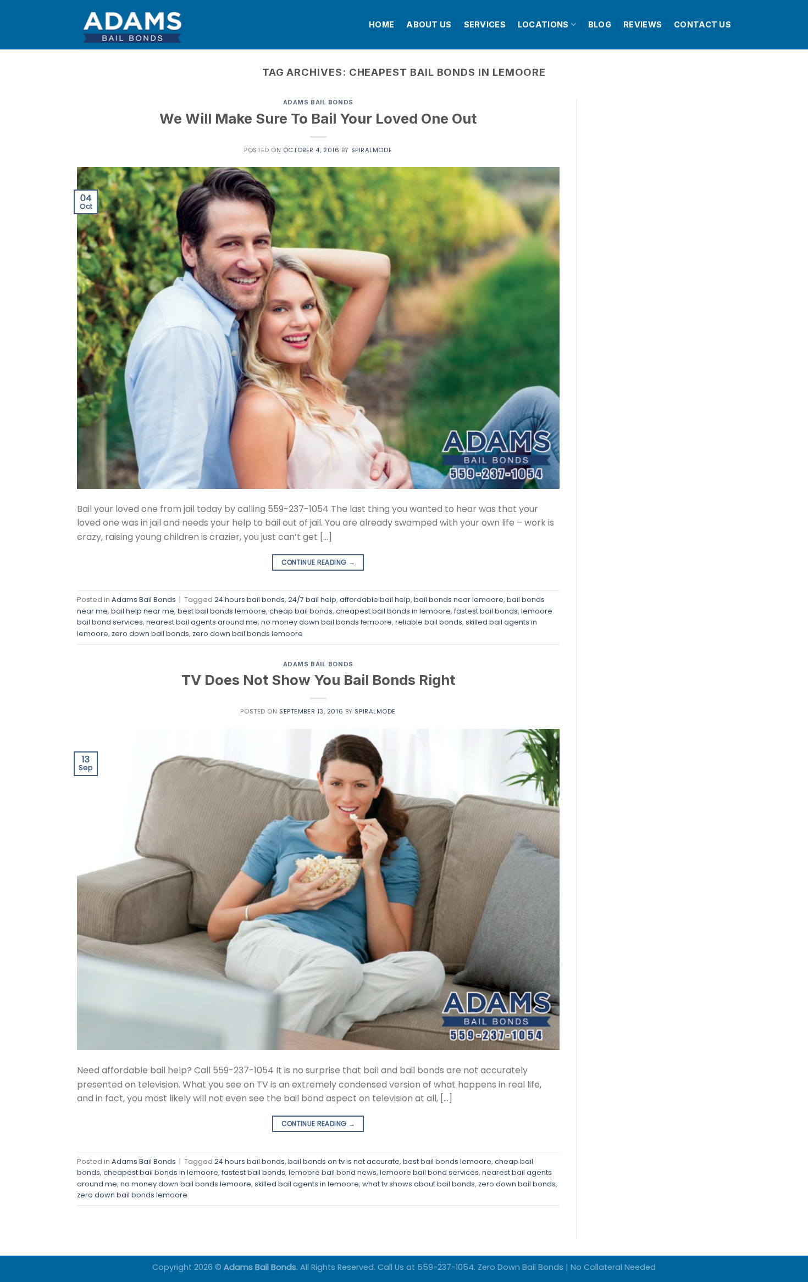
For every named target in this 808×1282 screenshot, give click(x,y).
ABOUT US (428, 24)
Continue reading (318, 562)
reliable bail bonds (428, 622)
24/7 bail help (312, 599)
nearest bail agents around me (202, 622)
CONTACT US (702, 24)
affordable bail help (375, 599)
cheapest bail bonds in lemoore (393, 611)
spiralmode (371, 150)
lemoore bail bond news (333, 1172)
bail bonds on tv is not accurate (344, 1161)
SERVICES (485, 24)
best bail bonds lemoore (222, 611)
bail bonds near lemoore (458, 599)
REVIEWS (642, 24)
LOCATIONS (543, 24)
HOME (381, 24)
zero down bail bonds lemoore (247, 633)
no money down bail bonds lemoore (326, 622)
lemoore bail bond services (429, 1172)
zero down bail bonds (150, 633)
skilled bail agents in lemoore (306, 1184)
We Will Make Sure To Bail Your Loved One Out (318, 118)
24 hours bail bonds (249, 599)
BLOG (599, 24)
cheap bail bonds (301, 611)
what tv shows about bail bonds (418, 1184)
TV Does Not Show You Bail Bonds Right (318, 679)
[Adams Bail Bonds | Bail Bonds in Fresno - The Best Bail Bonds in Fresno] (159, 25)
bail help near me (142, 611)
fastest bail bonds (486, 611)
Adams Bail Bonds (318, 102)
